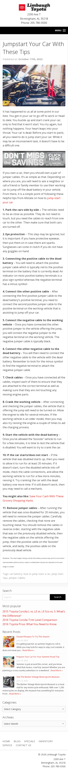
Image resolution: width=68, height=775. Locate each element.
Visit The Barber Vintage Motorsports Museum (38, 676)
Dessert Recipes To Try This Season (33, 636)
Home (6, 741)
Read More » (28, 650)
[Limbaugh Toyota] (34, 7)
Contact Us (23, 745)
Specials (29, 741)
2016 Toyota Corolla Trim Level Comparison (29, 620)
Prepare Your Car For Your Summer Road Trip (38, 656)
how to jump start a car (37, 573)
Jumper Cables (17, 577)
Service (7, 745)
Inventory (46, 741)
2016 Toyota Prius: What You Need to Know (29, 624)
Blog (17, 741)
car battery (16, 573)
